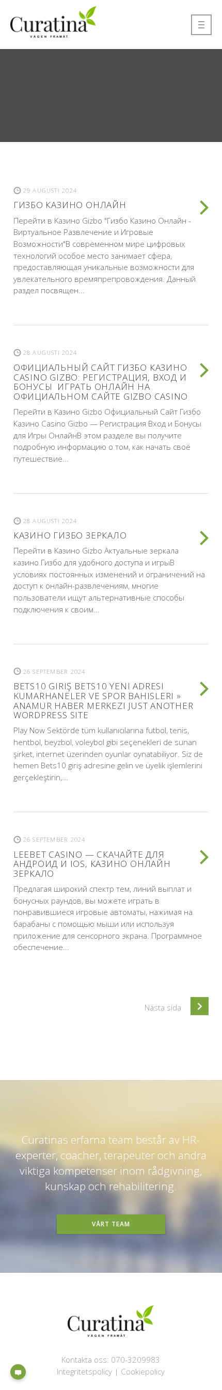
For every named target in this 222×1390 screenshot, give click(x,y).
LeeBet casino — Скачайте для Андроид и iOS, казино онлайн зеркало (92, 863)
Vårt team (111, 1224)
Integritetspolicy (84, 1371)
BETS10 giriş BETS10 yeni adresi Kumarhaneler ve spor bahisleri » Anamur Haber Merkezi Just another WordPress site (103, 700)
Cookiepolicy (143, 1371)
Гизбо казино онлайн (69, 205)
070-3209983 (135, 1359)
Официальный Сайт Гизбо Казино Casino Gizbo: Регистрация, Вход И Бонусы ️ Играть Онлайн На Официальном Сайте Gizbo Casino (100, 381)
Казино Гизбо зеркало (70, 535)
